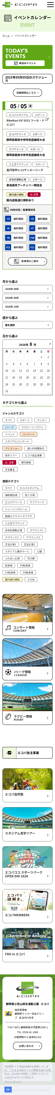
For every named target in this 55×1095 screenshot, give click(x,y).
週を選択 (10, 325)
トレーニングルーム (16, 509)
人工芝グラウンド (15, 523)
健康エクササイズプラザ (18, 516)
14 (34, 370)
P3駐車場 (10, 572)
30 (48, 384)
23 (48, 377)
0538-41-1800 (30, 1032)
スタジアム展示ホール (17, 551)
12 (20, 370)
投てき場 (30, 495)
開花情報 (26, 462)
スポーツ (24, 420)
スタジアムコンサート (17, 441)
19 (20, 377)
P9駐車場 (25, 565)
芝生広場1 (10, 544)
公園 (39, 551)
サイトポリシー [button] (13, 1081)
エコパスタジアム (29, 488)
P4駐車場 (28, 572)
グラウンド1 (36, 530)
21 (34, 377)
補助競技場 (11, 495)
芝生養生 (10, 469)
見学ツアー (11, 455)
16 (48, 370)
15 (41, 370)
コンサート (28, 434)
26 (20, 384)
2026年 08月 (12, 289)
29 (41, 384)
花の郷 (31, 558)
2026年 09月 (12, 298)
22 (41, 377)
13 (27, 370)
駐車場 (8, 565)
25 (13, 384)
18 (13, 377)
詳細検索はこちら (26, 92)
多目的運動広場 (13, 530)
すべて (8, 420)
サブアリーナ (37, 502)
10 (6, 370)
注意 (11, 462)
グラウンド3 (33, 537)
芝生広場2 (29, 544)
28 (34, 384)
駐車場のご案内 (29, 261)
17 (6, 377)
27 (27, 384)
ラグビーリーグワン (32, 427)
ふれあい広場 (12, 558)
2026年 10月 (12, 306)
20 (27, 377)
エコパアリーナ (13, 502)
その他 (31, 579)
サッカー (42, 420)
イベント (10, 434)
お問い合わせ (26, 1046)
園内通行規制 (12, 579)
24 (6, 384)
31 (6, 391)
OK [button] (8, 1089)
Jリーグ (9, 427)
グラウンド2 (12, 537)
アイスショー (12, 448)
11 (13, 370)
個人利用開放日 (35, 448)
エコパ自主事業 (33, 455)
